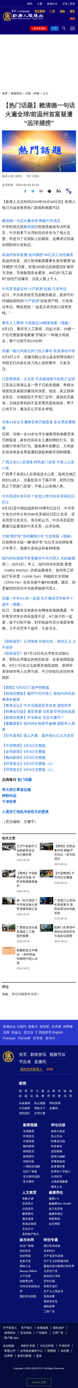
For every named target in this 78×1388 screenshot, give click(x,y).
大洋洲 (56, 1026)
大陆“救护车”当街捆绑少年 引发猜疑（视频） (38, 536)
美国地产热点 (30, 1234)
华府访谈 (28, 1161)
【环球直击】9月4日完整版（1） (28, 770)
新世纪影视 (24, 1355)
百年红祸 (49, 1281)
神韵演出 (24, 1113)
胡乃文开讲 (56, 1208)
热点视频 (39, 1103)
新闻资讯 (16, 93)
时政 (37, 93)
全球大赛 (39, 1113)
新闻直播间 (40, 28)
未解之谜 (27, 1198)
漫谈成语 (27, 1218)
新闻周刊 (28, 1156)
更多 (39, 1355)
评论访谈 (58, 1125)
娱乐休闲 (27, 1240)
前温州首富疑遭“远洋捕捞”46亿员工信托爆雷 (37, 255)
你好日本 (25, 1250)
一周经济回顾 (31, 1166)
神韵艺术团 (28, 1345)
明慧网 (51, 1350)
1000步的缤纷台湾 (30, 1289)
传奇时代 (49, 1250)
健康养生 (56, 1192)
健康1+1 (54, 1198)
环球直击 (28, 1136)
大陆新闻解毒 (59, 1181)
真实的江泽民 (52, 1276)
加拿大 (33, 1026)
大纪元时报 (47, 1345)
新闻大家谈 (58, 1131)
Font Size (58, 190)
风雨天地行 (51, 1286)
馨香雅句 (27, 1213)
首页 (5, 93)
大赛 (39, 3)
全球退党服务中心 (31, 1350)
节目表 (25, 1061)
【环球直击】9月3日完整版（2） (28, 764)
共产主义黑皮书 (53, 1291)
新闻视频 (30, 1125)
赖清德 (29, 227)
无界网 (8, 1355)
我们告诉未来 (52, 1245)
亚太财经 (28, 1181)
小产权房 (32, 301)
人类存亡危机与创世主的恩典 (25, 812)
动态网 (65, 1350)
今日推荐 (24, 1108)
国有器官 (13, 653)
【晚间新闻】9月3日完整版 (24, 758)
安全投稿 (25, 1332)
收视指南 (42, 1327)
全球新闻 (28, 1131)
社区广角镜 (30, 1171)
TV (55, 28)
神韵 (29, 3)
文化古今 (27, 1228)
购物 (50, 1069)
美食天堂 (25, 1261)
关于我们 (26, 1327)
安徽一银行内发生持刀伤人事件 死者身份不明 (38, 351)
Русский (24, 1038)
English (57, 1032)
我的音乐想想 (28, 1296)
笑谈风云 (27, 1203)
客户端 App (11, 1337)
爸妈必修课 (29, 1223)
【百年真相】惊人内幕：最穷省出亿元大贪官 (38, 736)
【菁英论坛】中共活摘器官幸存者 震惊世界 (36, 706)
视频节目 (57, 1054)
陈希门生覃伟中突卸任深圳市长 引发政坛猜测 (64, 931)
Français (9, 1038)
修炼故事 (49, 1306)
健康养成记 (56, 1213)
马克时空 (56, 1176)
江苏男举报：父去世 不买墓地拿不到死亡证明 (38, 379)
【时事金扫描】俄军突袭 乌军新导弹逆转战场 (38, 712)
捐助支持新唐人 (31, 1069)
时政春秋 (56, 1146)
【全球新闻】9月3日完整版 (24, 752)
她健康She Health (60, 1203)
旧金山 (16, 1032)
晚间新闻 (28, 1146)
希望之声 (9, 1350)
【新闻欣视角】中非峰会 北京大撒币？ (33, 718)
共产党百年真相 (53, 1255)
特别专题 (51, 1240)
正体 (64, 3)
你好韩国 (25, 1255)
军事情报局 (58, 1161)
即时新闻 (55, 1103)
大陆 (28, 93)
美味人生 (25, 1266)
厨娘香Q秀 (26, 1281)
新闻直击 (28, 1151)
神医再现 (54, 1218)
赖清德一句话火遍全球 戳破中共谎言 (31, 221)
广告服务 (41, 1332)
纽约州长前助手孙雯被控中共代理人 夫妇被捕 (38, 558)
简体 (72, 3)
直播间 (40, 1061)
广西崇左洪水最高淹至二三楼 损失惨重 (27, 931)
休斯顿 (68, 1026)
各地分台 (52, 3)
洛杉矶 (44, 1026)
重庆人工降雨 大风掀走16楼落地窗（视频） (37, 323)
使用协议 (9, 1332)
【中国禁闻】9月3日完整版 (24, 746)
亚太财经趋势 (31, 1176)
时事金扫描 (58, 1141)
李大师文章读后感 (16, 790)
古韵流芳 (27, 1208)
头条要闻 (24, 1103)
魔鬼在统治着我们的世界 (59, 1266)
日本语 (38, 1038)
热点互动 (56, 1136)
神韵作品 (9, 796)
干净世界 (9, 802)
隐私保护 (58, 1327)
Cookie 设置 (39, 1382)
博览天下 (39, 1108)
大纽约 (21, 1026)
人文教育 (29, 1192)
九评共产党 (51, 1271)
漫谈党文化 (51, 1301)
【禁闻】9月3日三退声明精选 (25, 687)
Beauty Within (28, 1271)
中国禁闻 (28, 1141)
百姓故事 (49, 1296)
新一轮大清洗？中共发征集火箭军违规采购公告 (27, 904)
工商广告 (49, 1311)
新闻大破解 (58, 1156)
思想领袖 (56, 1151)
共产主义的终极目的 (56, 1261)
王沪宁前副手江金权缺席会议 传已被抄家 (27, 850)
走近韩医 (54, 1223)
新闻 (22, 1083)
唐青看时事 (58, 1166)
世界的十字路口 (61, 1171)
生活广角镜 (27, 1245)
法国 (6, 1032)
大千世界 (25, 1276)
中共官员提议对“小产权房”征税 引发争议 (34, 289)
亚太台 (28, 1032)
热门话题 (24, 780)
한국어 (50, 1038)
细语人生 (56, 1186)
